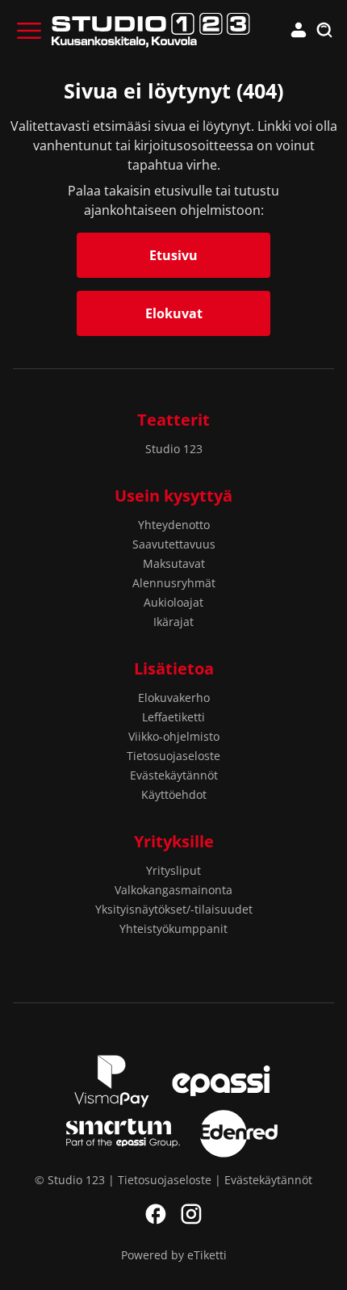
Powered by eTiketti (174, 1255)
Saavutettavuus (173, 544)
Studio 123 (174, 448)
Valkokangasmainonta (173, 889)
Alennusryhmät (173, 582)
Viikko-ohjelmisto (173, 736)
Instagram (191, 1214)
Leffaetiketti (173, 717)
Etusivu (173, 255)
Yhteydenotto (174, 524)
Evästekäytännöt (174, 775)
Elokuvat (174, 313)
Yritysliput (173, 870)
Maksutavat (174, 563)
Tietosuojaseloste (173, 755)
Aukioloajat (173, 602)
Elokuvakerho (174, 697)
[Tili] (298, 30)
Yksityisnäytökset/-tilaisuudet (174, 909)
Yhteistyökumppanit (173, 928)
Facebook (156, 1214)
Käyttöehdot (174, 794)
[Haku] (324, 30)
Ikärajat (173, 621)
